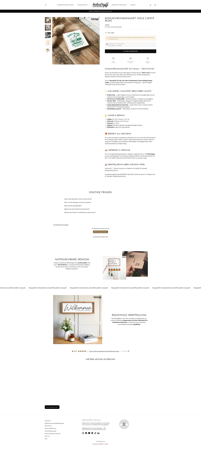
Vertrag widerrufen (52, 407)
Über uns (47, 436)
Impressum (48, 420)
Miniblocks (83, 5)
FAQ (46, 438)
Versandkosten (118, 27)
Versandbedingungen (50, 431)
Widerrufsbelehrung (50, 428)
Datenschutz (48, 426)
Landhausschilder (65, 5)
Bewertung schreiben (100, 232)
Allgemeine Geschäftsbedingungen (54, 423)
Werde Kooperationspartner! (53, 433)
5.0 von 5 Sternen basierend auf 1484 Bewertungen (104, 351)
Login (132, 5)
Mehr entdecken (119, 5)
